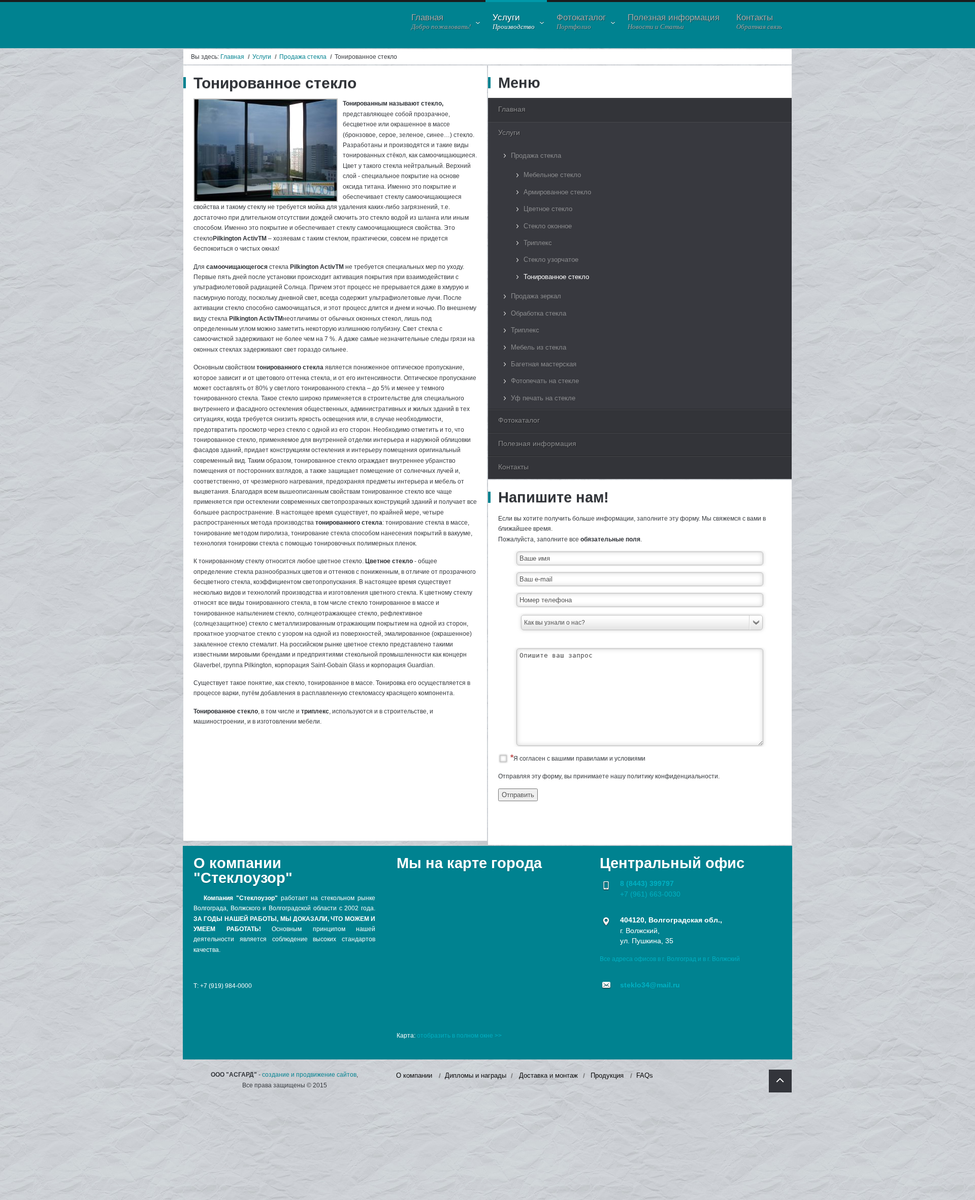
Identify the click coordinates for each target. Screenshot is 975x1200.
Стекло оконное (548, 226)
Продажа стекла (303, 56)
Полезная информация (537, 443)
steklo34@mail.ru (650, 985)
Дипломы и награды (475, 1075)
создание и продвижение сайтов (309, 1074)
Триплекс (538, 243)
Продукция (607, 1075)
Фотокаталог (519, 420)
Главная (232, 56)
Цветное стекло (548, 209)
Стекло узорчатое (551, 259)
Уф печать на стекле (543, 398)
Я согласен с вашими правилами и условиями (579, 758)
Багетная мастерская (543, 364)
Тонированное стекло (556, 277)
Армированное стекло (557, 192)
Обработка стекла (538, 313)
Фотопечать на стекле (545, 381)
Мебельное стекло (552, 175)
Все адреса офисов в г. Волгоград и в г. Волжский (670, 959)
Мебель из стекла (538, 347)
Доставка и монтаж (548, 1075)
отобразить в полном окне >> (459, 1035)
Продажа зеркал (536, 296)
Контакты (513, 467)
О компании (414, 1075)
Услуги (261, 56)
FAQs (644, 1075)
